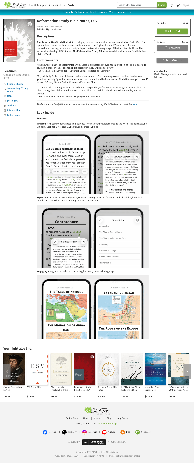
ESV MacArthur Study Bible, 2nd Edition (130, 389)
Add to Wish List (173, 60)
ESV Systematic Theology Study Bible (60, 389)
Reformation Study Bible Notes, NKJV (82, 389)
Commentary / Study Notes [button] (17, 90)
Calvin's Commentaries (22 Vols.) (13, 389)
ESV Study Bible (34, 387)
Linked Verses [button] (14, 115)
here (135, 104)
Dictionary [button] (12, 101)
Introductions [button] (14, 110)
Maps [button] (9, 96)
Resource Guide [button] (15, 84)
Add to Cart (174, 31)
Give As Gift (174, 47)
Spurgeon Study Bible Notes (107, 389)
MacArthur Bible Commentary (152, 389)
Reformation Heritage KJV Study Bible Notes (178, 389)
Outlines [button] (11, 105)
